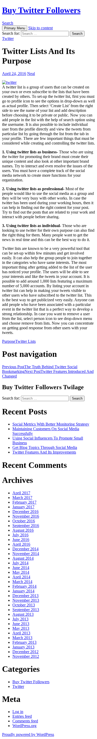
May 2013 (20, 628)
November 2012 (25, 656)
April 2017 (21, 493)
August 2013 (23, 614)
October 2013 (23, 605)
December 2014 (25, 549)
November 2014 (25, 553)
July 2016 (20, 535)
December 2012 (25, 651)
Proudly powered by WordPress (28, 734)
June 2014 (20, 567)
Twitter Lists (25, 341)
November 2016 (25, 516)
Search (7, 23)
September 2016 (25, 525)
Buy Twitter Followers (41, 10)
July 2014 (20, 563)
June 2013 (20, 623)
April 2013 (21, 633)
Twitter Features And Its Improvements (44, 452)
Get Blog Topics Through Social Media (44, 447)
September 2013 (25, 609)
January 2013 (23, 647)
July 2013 (20, 619)
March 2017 (22, 497)
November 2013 (25, 600)
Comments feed (25, 721)
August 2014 (23, 558)
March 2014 (22, 581)
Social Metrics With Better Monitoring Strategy (50, 424)
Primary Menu (14, 28)
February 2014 (24, 586)
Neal (31, 73)
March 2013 (22, 637)
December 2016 (25, 511)
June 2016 (20, 539)
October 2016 (23, 521)
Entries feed (22, 716)
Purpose (8, 341)
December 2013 (25, 595)
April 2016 (21, 544)
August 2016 (23, 530)
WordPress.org (24, 725)
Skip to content (40, 28)
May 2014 (20, 572)
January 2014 (23, 591)
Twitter (8, 38)
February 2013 (24, 642)
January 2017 (23, 507)
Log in (17, 711)
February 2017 (24, 502)
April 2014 (21, 577)
